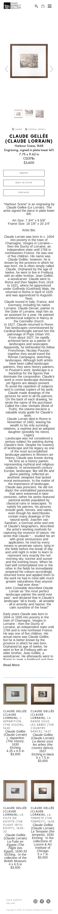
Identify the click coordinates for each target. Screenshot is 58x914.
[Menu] (50, 6)
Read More (11, 665)
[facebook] (42, 901)
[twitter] (48, 901)
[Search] (36, 6)
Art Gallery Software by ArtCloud (37, 910)
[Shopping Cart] (42, 6)
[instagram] (35, 901)
